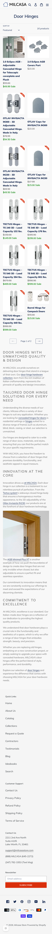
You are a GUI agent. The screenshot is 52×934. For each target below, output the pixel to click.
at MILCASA (30, 482)
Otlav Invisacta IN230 (14, 503)
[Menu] (47, 4)
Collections (11, 725)
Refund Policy (13, 805)
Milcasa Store (20, 925)
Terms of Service (14, 820)
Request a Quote (14, 733)
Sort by (6, 26)
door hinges (33, 670)
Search (9, 771)
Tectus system (10, 492)
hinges (28, 421)
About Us (10, 710)
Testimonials (12, 748)
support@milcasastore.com (19, 850)
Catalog (9, 718)
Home (8, 703)
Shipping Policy (13, 813)
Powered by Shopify (36, 925)
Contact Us (11, 790)
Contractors (11, 741)
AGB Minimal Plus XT (18, 559)
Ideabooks (11, 763)
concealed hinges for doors (32, 417)
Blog (7, 756)
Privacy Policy (13, 798)
